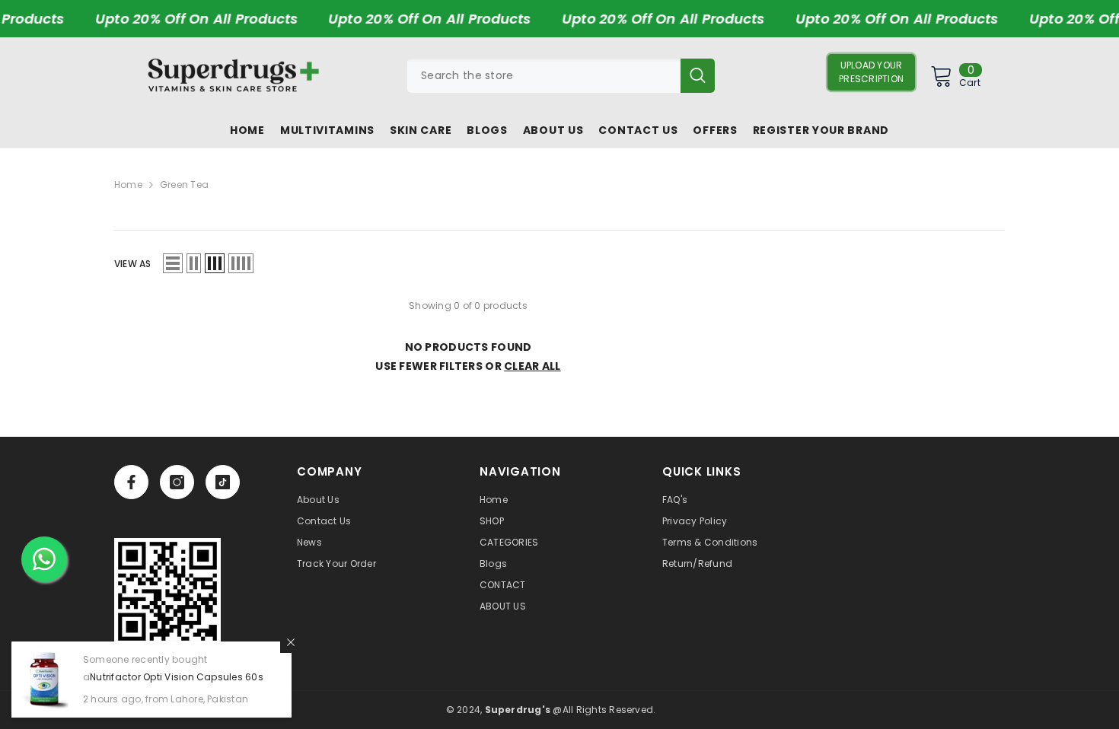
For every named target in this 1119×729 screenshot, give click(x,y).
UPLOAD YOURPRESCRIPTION (871, 72)
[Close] (290, 642)
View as (132, 263)
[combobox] (544, 76)
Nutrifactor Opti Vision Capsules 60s (176, 676)
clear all (532, 366)
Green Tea (184, 184)
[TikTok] (223, 482)
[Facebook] (131, 482)
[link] (167, 591)
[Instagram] (177, 482)
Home (128, 184)
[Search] (561, 76)
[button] (173, 263)
